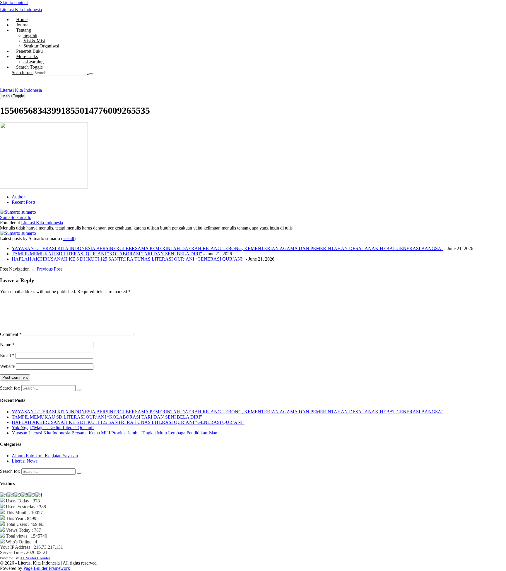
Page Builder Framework (46, 568)
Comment (11, 334)
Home (22, 19)
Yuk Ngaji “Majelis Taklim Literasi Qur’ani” (53, 427)
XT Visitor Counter (35, 558)
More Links (27, 56)
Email (7, 355)
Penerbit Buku (29, 51)
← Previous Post (46, 268)
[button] (259, 72)
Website (7, 366)
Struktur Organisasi (41, 45)
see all (68, 238)
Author (18, 196)
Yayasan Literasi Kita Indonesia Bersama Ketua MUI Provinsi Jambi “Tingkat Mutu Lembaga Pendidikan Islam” (116, 432)
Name (7, 344)
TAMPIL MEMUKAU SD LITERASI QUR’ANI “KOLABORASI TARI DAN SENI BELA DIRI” (107, 253)
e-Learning (33, 61)
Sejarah (30, 35)
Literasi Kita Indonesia (21, 9)
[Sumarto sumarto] (18, 212)
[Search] (90, 74)
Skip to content (14, 2)
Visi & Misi (34, 40)
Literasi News (24, 460)
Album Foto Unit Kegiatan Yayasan (45, 455)
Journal (23, 24)
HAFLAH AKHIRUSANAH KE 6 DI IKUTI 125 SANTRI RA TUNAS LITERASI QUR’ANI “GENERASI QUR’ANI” (128, 258)
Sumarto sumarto (15, 217)
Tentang (23, 30)
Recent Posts (23, 202)
